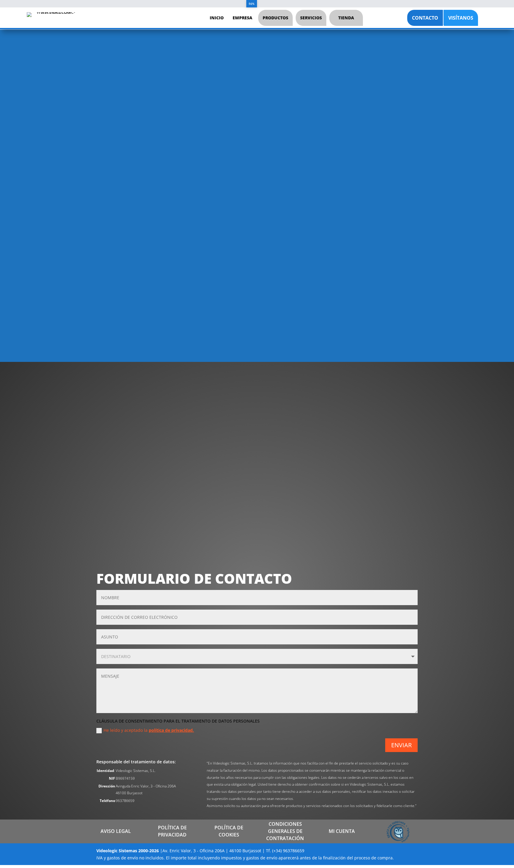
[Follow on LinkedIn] (220, 411)
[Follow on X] (171, 411)
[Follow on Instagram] (318, 411)
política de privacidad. (171, 730)
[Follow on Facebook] (122, 411)
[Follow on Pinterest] (367, 411)
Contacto (425, 18)
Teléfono (289, 478)
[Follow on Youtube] (269, 411)
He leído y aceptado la (149, 730)
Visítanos (460, 18)
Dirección (289, 441)
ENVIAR (401, 745)
